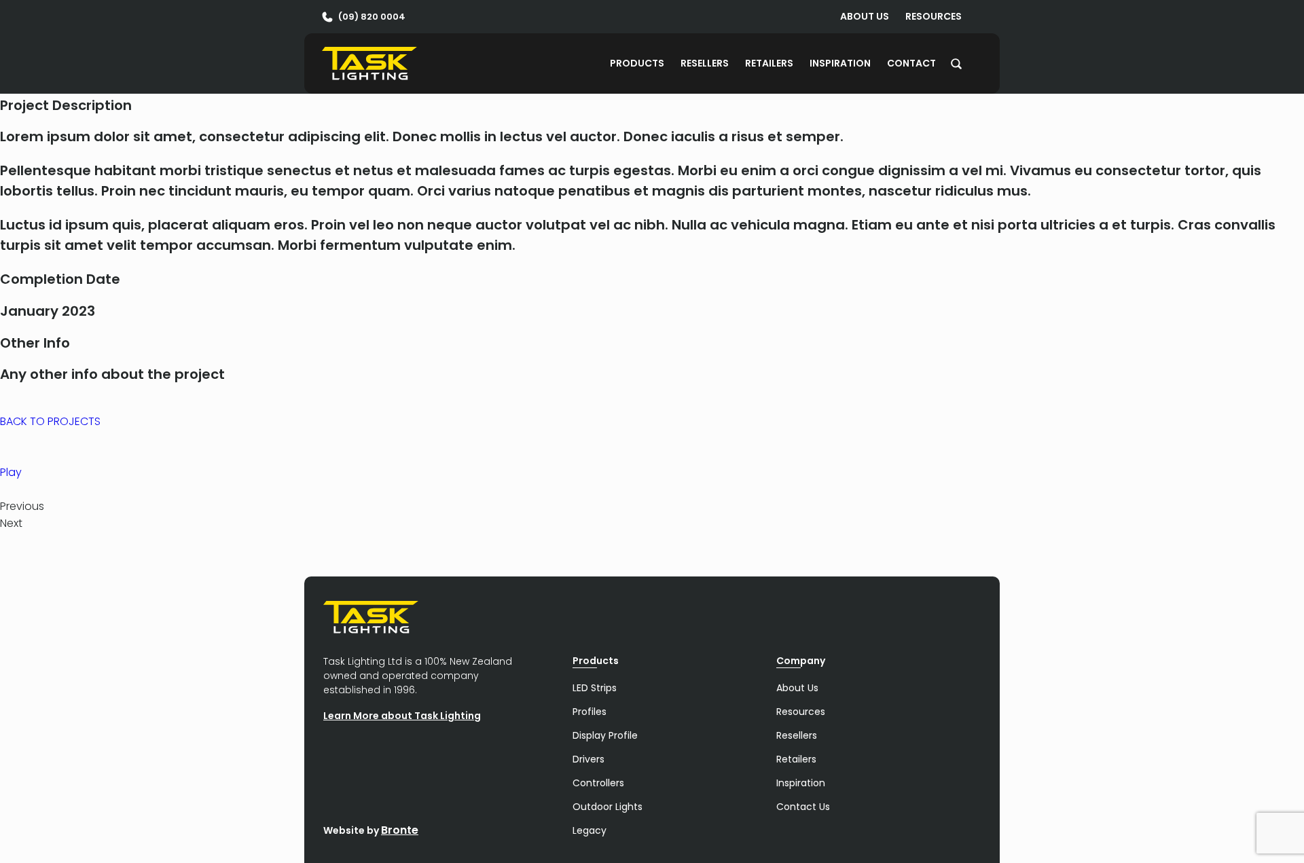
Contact (911, 63)
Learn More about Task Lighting (402, 715)
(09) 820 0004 (371, 16)
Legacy (589, 830)
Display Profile (605, 735)
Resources (933, 16)
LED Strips (595, 688)
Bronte (399, 830)
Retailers (769, 63)
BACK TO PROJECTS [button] (50, 421)
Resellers (705, 63)
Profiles (589, 711)
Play (11, 472)
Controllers (598, 783)
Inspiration (840, 63)
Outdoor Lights (607, 806)
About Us (864, 16)
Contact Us (803, 806)
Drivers (588, 759)
